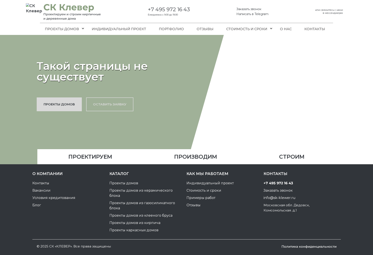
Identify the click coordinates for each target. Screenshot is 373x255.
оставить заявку (109, 104)
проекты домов (59, 104)
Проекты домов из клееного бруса (140, 215)
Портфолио (171, 29)
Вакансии (41, 190)
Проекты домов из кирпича (134, 223)
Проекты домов (62, 29)
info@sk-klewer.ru (280, 198)
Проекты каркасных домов (133, 230)
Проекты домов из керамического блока (141, 193)
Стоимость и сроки (246, 29)
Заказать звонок (248, 9)
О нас (286, 29)
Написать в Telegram (252, 14)
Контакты (314, 29)
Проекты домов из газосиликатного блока (142, 205)
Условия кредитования (53, 198)
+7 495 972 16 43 (169, 9)
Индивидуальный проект (119, 29)
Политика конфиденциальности (309, 246)
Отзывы (205, 29)
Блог (36, 205)
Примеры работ (200, 198)
